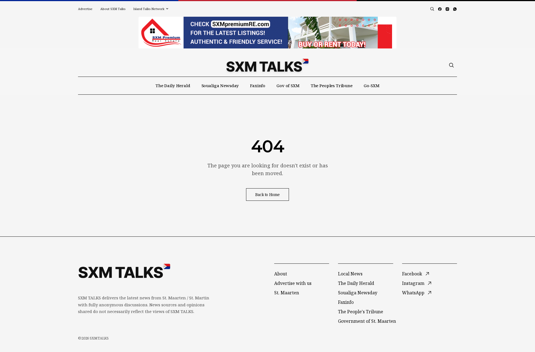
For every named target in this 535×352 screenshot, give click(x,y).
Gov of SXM (288, 85)
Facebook (412, 274)
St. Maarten (286, 293)
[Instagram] (447, 9)
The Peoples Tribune (331, 85)
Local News (350, 274)
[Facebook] (440, 9)
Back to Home (267, 194)
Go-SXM (372, 85)
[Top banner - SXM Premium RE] (267, 32)
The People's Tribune (360, 312)
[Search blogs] (432, 8)
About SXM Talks (112, 9)
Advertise (85, 9)
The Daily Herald (172, 85)
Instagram (413, 283)
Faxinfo (257, 85)
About (280, 274)
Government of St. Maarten (367, 321)
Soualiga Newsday (220, 85)
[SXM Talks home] (267, 65)
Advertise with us (293, 283)
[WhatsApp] (455, 9)
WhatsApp (413, 293)
